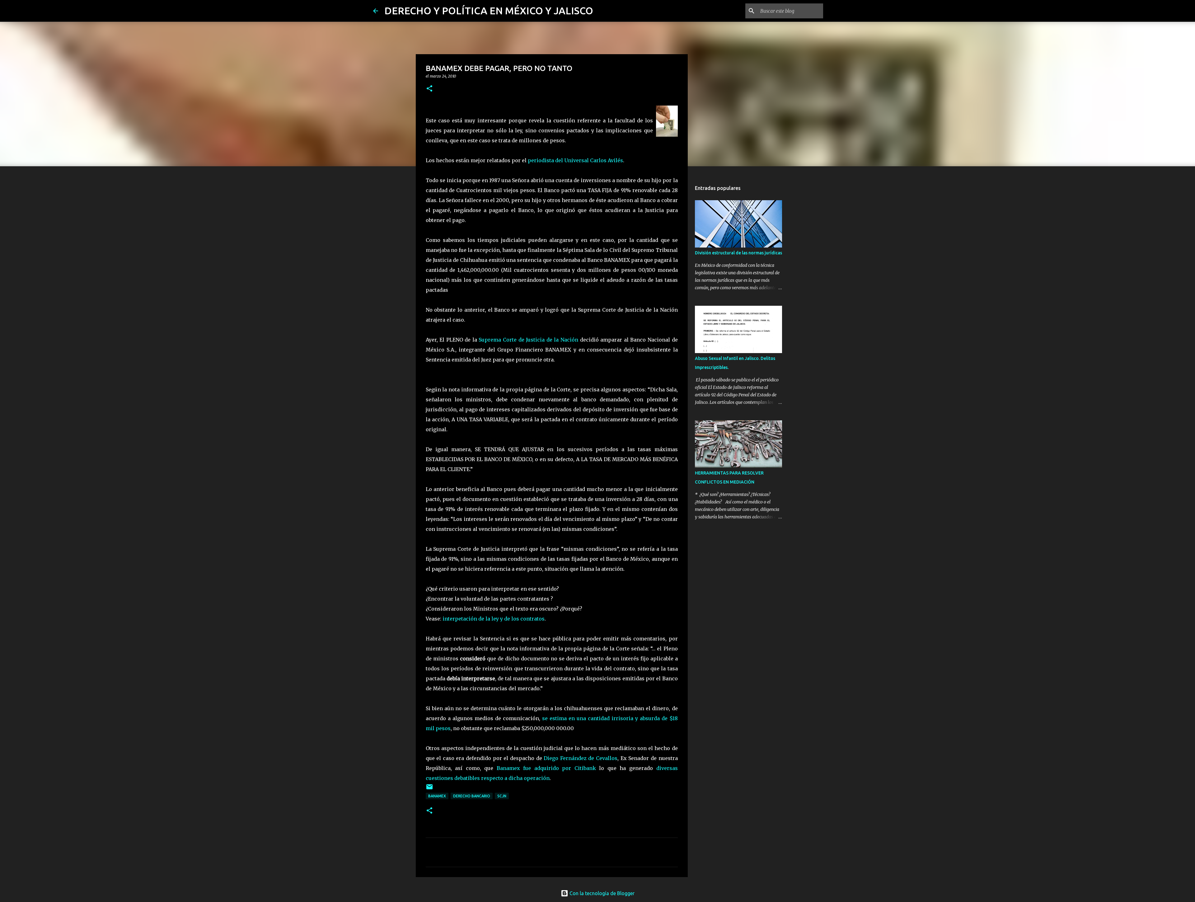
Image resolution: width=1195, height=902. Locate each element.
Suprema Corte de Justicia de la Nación (528, 340)
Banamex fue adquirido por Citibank (548, 768)
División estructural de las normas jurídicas (738, 252)
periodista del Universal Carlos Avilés (575, 160)
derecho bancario (471, 796)
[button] (429, 89)
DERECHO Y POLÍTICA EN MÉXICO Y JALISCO (488, 10)
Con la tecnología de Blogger (601, 893)
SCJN (501, 796)
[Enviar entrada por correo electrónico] (429, 789)
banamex (437, 796)
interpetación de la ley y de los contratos (494, 619)
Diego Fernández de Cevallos (580, 758)
